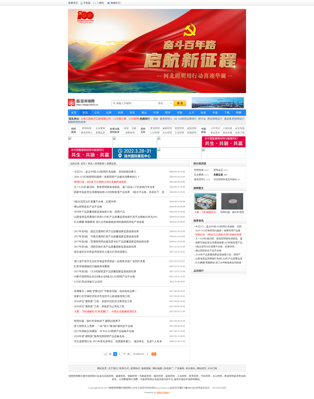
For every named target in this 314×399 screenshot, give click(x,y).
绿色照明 (108, 376)
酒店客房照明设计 (234, 118)
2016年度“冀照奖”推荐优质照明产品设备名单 (99, 336)
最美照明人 (166, 118)
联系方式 (124, 368)
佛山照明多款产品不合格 (88, 206)
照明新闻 (99, 163)
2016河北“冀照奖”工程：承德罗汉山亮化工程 (99, 306)
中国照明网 (192, 379)
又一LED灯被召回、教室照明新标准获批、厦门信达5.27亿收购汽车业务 (114, 187)
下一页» (126, 354)
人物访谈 (227, 128)
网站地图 (157, 368)
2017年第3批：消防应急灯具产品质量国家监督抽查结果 (105, 246)
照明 (149, 379)
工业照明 (179, 132)
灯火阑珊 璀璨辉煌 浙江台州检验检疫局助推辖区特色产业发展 (109, 222)
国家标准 (130, 132)
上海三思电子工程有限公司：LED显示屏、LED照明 (110, 118)
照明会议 (218, 170)
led (175, 118)
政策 (126, 128)
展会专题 (227, 132)
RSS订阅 (212, 368)
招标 (155, 118)
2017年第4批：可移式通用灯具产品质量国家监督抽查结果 (106, 236)
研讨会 (202, 118)
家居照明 (155, 128)
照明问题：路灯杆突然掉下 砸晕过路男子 (97, 321)
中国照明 (89, 376)
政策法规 (114, 128)
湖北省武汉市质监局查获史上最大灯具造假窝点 (100, 251)
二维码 (100, 2)
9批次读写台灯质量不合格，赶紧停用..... (97, 201)
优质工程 (240, 132)
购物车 (114, 2)
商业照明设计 (215, 118)
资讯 (90, 163)
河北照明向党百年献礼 (225, 179)
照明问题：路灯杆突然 (232, 212)
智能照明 (132, 376)
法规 (133, 128)
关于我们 (113, 368)
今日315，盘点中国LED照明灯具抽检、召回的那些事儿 (105, 171)
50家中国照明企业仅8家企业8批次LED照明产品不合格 (104, 276)
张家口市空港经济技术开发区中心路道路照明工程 (102, 296)
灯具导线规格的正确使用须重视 (92, 266)
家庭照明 (146, 376)
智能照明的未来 (77, 122)
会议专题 (240, 128)
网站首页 (102, 368)
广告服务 (179, 368)
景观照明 (191, 132)
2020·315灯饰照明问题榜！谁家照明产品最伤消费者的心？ (107, 176)
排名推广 (168, 368)
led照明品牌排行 (187, 118)
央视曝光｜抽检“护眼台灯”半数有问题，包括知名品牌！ (105, 291)
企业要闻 (100, 128)
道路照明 (191, 128)
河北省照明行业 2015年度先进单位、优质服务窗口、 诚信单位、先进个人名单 (118, 341)
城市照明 (158, 376)
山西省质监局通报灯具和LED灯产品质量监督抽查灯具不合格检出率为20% (116, 217)
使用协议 (135, 368)
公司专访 (215, 128)
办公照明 (167, 132)
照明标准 (114, 132)
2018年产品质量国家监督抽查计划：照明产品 (99, 211)
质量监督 (100, 132)
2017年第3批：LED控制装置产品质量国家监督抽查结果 (105, 271)
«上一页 (107, 354)
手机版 (86, 2)
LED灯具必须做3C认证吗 (88, 281)
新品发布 (215, 132)
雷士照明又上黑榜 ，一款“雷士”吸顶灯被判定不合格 (103, 326)
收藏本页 (73, 2)
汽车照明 (205, 376)
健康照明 (167, 128)
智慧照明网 (74, 376)
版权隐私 (146, 368)
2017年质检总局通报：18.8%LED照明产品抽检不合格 (104, 331)
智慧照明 (179, 128)
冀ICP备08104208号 (189, 387)
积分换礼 (190, 368)
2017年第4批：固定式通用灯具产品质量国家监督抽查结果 (106, 231)
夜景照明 (193, 376)
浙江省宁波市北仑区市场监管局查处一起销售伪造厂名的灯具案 (109, 261)
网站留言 (201, 368)
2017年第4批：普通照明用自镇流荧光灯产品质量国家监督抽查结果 (111, 241)
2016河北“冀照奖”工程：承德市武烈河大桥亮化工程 (103, 301)
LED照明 (155, 132)
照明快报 (86, 128)
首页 (83, 163)
